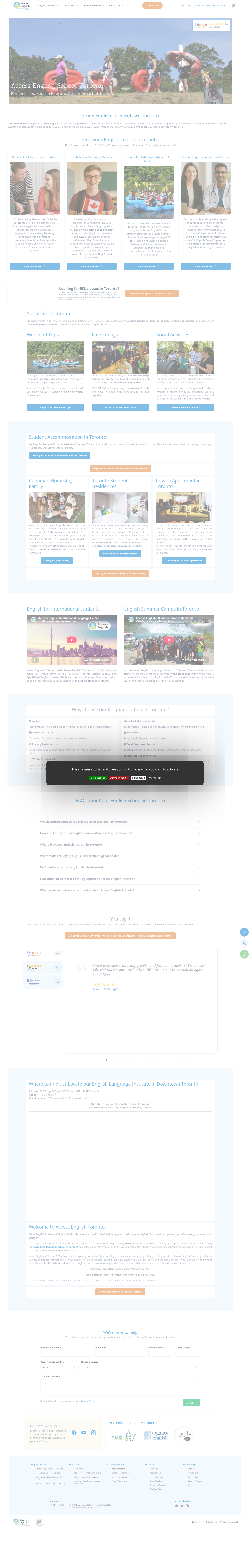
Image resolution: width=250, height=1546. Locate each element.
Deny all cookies (119, 777)
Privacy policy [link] (154, 777)
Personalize (138, 777)
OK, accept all (98, 777)
